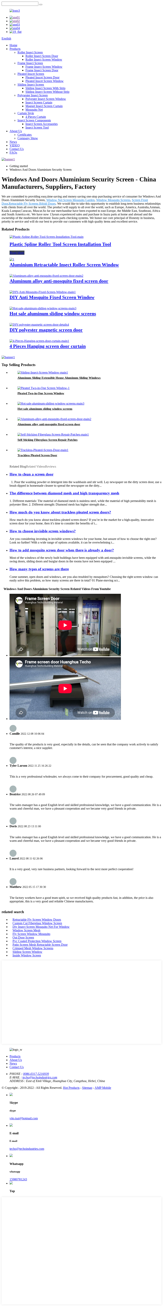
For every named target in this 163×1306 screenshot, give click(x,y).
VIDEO (15, 145)
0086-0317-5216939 (36, 1073)
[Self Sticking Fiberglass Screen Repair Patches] (53, 434)
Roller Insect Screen (30, 52)
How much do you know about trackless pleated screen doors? (60, 512)
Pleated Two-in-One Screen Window (40, 393)
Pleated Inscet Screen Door (42, 77)
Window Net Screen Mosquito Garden (70, 200)
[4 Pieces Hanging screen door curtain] (39, 341)
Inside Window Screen (27, 955)
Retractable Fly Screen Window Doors (37, 919)
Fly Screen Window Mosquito (31, 934)
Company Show (27, 138)
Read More (17, 252)
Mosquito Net (34, 109)
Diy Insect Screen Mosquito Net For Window (41, 926)
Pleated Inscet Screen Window (44, 81)
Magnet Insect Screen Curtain (44, 106)
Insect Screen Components (34, 120)
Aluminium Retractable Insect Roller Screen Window (64, 264)
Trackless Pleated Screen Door (37, 455)
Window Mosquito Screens (113, 200)
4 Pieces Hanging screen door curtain (48, 346)
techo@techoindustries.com (39, 1077)
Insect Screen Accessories (41, 124)
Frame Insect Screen (30, 63)
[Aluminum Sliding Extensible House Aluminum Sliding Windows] (42, 372)
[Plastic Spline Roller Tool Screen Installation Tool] (46, 236)
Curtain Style (25, 113)
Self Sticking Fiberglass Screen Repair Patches (47, 439)
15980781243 (18, 1179)
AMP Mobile (103, 1087)
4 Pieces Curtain (35, 116)
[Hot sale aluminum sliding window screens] (43, 308)
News (13, 141)
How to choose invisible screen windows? (43, 531)
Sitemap (87, 1087)
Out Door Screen (23, 937)
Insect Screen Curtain (38, 102)
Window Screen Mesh (26, 930)
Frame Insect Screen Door (41, 70)
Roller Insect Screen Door (41, 56)
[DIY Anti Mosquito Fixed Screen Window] (43, 292)
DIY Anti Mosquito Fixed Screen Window (52, 297)
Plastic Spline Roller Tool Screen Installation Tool (60, 244)
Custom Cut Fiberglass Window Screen (37, 923)
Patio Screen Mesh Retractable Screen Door (40, 944)
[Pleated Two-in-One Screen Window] (43, 388)
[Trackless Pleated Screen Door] (42, 450)
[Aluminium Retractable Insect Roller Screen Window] (12, 259)
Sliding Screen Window (27, 951)
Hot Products (71, 1087)
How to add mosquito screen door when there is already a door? (62, 550)
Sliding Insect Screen (30, 84)
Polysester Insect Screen (32, 95)
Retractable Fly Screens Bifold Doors (32, 203)
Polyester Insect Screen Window (45, 99)
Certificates (24, 134)
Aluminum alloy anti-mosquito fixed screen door (59, 281)
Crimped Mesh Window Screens (33, 948)
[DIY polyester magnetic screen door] (39, 324)
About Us (16, 131)
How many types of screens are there (39, 569)
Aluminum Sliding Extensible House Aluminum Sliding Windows (59, 377)
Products (15, 48)
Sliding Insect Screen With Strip (45, 88)
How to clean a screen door (31, 474)
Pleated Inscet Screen (30, 74)
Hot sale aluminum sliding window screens (53, 313)
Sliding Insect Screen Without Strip (47, 91)
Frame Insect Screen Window (43, 66)
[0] (40, 4)
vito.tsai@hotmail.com (24, 1118)
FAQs (13, 152)
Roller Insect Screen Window (43, 59)
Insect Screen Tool (37, 127)
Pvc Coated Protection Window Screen (37, 941)
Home (13, 45)
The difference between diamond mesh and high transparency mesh (64, 493)
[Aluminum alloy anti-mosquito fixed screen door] (46, 275)
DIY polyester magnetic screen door (46, 329)
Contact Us (17, 149)
